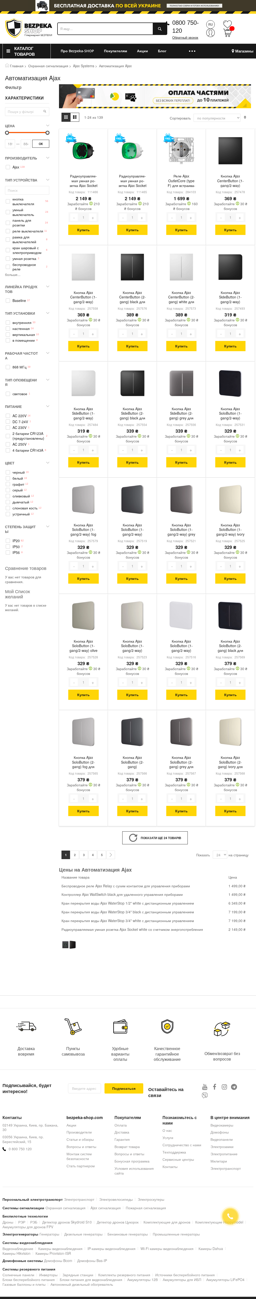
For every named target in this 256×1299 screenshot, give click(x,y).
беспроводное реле (24, 267)
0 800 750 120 (20, 1149)
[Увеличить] (92, 217)
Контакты (170, 1166)
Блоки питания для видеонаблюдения (91, 1279)
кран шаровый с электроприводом (27, 250)
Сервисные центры (178, 1159)
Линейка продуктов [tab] (21, 289)
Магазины (244, 51)
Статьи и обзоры (80, 1139)
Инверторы (48, 1274)
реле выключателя (27, 231)
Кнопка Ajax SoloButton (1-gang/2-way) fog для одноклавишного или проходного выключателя (83, 530)
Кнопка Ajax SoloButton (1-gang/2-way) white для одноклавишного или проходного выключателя (181, 646)
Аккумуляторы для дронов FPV (27, 1226)
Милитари (218, 1161)
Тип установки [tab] (20, 313)
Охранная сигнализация (48, 65)
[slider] (128, 7)
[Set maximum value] (7, 133)
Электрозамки (222, 1146)
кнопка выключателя (23, 201)
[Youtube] (205, 1087)
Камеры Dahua (210, 1248)
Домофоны (219, 1132)
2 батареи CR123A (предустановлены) (28, 436)
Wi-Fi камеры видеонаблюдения (167, 1248)
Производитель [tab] (21, 157)
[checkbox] (27, 167)
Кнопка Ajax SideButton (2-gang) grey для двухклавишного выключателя (181, 413)
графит (18, 484)
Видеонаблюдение (17, 1248)
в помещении (23, 340)
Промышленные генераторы (176, 1234)
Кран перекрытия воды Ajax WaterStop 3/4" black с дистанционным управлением (128, 911)
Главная (17, 65)
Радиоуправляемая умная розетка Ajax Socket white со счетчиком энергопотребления (132, 181)
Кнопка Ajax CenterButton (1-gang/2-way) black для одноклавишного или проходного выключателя (230, 181)
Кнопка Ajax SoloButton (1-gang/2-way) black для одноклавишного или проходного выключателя (230, 413)
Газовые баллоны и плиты (24, 1284)
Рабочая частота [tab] (21, 355)
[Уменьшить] (74, 217)
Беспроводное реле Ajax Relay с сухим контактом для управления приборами (126, 885)
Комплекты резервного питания (124, 1274)
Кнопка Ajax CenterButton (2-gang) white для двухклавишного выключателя (181, 297)
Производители (79, 1132)
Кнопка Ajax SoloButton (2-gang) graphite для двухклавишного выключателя (132, 762)
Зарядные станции (77, 1274)
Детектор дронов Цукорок (117, 1222)
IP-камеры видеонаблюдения (112, 1248)
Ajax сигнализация (105, 1207)
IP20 (16, 540)
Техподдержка (174, 1152)
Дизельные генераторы (83, 1234)
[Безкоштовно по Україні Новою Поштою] (71, 138)
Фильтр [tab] (13, 87)
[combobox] (112, 28)
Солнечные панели (18, 1274)
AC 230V (19, 427)
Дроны (7, 1222)
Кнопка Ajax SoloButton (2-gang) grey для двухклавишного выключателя (181, 762)
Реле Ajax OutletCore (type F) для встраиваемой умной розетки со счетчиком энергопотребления (181, 181)
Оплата (120, 1125)
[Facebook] (215, 1087)
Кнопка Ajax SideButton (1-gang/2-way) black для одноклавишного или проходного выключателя (230, 297)
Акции (71, 1125)
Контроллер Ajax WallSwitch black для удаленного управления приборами (122, 894)
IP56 (16, 552)
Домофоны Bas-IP (92, 1260)
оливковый (21, 496)
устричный (21, 514)
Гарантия (122, 1139)
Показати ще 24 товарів (161, 838)
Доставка (121, 1132)
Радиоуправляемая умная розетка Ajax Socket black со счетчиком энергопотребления (84, 181)
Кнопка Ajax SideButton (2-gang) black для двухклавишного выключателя (132, 413)
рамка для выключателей (24, 239)
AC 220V (19, 415)
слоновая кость (25, 508)
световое (19, 393)
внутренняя (22, 322)
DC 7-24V (20, 421)
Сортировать (180, 117)
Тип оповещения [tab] (21, 382)
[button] (45, 111)
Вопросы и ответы (81, 1146)
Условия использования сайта (134, 1171)
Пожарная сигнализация (146, 1207)
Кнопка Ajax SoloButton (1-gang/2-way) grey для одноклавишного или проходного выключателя (181, 530)
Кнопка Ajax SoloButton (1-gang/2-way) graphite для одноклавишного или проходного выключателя (132, 530)
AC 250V (19, 444)
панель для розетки (21, 222)
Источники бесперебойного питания (185, 1274)
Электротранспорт (225, 1168)
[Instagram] (224, 1087)
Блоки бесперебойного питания (28, 1279)
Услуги (167, 1137)
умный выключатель (23, 212)
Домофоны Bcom (58, 1260)
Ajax (15, 167)
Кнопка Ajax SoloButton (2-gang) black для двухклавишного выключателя (230, 646)
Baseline (19, 300)
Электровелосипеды (116, 1199)
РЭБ (33, 1222)
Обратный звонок (185, 37)
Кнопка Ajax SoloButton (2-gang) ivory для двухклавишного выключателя (230, 762)
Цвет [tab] (9, 462)
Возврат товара (127, 1146)
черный (18, 472)
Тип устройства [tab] (21, 179)
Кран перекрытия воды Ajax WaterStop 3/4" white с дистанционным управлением (128, 920)
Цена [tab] (10, 125)
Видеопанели (221, 1139)
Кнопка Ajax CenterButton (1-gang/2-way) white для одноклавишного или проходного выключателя (83, 297)
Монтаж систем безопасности (79, 1156)
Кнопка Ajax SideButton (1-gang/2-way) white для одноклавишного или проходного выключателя (83, 413)
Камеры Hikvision (16, 1253)
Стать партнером (80, 1165)
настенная (21, 328)
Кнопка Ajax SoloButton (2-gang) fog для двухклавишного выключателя (83, 762)
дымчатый (20, 502)
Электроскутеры (151, 1199)
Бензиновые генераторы (128, 1234)
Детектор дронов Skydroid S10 (67, 1222)
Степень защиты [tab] (20, 529)
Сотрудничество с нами (181, 1144)
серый (17, 490)
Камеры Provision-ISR (53, 1253)
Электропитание (224, 1153)
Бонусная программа (132, 1161)
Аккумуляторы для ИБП (182, 1279)
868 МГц (19, 367)
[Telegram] (234, 1087)
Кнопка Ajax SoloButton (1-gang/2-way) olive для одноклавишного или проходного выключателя (83, 646)
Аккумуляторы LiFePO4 (225, 1279)
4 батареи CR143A (27, 450)
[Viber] (205, 1095)
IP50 (16, 546)
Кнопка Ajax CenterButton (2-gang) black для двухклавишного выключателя (132, 297)
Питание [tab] (13, 406)
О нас (167, 1130)
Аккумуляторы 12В (142, 1279)
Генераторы (49, 1234)
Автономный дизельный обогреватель (81, 1284)
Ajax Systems (83, 65)
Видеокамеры (221, 1125)
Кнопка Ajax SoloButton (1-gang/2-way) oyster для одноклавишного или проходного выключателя (132, 646)
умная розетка (24, 258)
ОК (41, 143)
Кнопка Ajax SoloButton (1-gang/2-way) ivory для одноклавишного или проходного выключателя (230, 530)
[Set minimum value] (48, 133)
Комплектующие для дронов (167, 1222)
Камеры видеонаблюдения (60, 1248)
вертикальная (23, 334)
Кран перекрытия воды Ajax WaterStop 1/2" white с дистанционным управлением (128, 903)
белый (17, 478)
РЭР (21, 1222)
